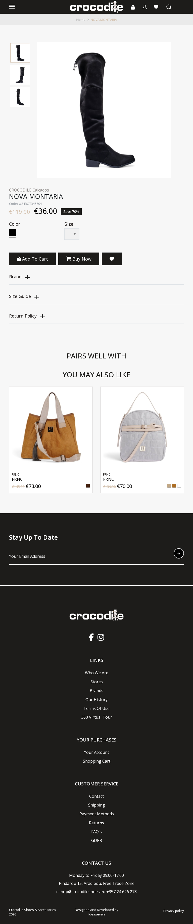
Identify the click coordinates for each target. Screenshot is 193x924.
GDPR (96, 840)
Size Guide (20, 296)
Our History (96, 699)
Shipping (96, 805)
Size (69, 224)
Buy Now (81, 259)
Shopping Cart (96, 761)
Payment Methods (96, 814)
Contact (96, 796)
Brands (96, 690)
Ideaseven (96, 914)
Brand (15, 277)
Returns (96, 823)
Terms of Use (96, 708)
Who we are (96, 672)
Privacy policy (173, 910)
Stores (96, 682)
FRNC (21, 479)
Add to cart (35, 259)
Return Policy (23, 316)
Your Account (96, 752)
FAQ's (96, 831)
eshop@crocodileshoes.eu (80, 891)
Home (80, 19)
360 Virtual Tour (96, 717)
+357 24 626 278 (121, 891)
